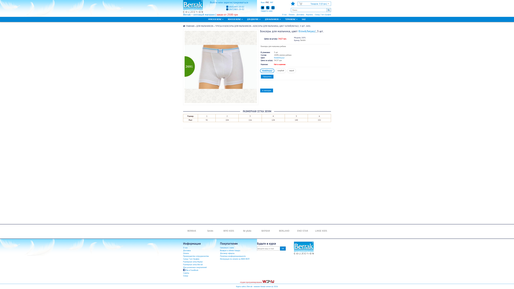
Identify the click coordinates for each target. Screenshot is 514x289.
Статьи (185, 276)
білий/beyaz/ (267, 71)
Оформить (267, 76)
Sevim (303, 40)
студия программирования (251, 282)
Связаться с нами (227, 247)
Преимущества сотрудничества (196, 256)
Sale (304, 19)
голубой (280, 70)
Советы (186, 273)
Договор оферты (227, 253)
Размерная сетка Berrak (193, 264)
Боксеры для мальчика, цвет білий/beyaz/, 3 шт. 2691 (282, 26)
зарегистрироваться (236, 2)
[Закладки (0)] (293, 4)
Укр (271, 2)
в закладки (266, 90)
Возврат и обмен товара (230, 250)
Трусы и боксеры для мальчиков (233, 26)
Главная (190, 26)
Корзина (309, 14)
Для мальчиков (204, 26)
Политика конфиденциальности (233, 256)
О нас (284, 14)
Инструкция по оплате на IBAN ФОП (235, 259)
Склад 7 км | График (323, 14)
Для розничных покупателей (195, 267)
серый (291, 70)
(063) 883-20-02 (236, 7)
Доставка (300, 14)
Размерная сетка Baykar (193, 262)
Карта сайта (241, 286)
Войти (214, 2)
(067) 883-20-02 (236, 9)
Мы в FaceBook (191, 270)
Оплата (291, 14)
